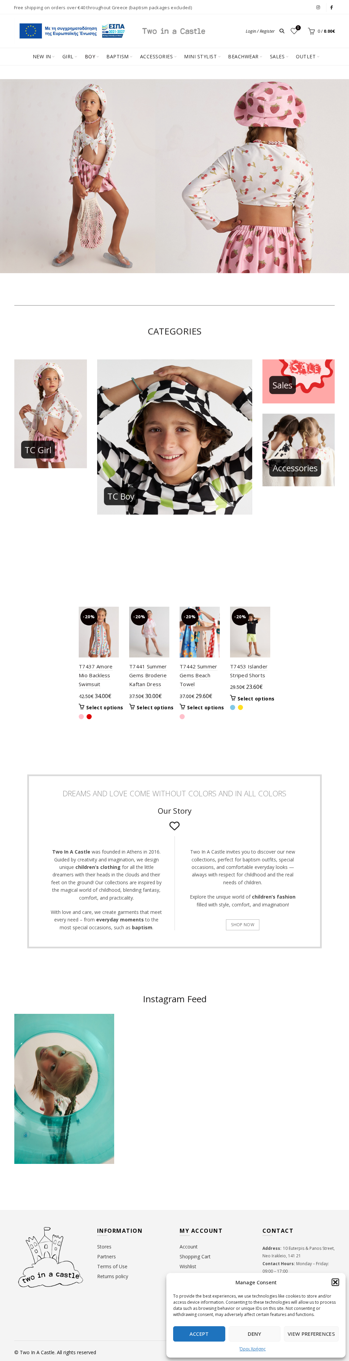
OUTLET (306, 56)
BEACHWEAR (243, 56)
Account (189, 1246)
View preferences (311, 1333)
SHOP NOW (242, 925)
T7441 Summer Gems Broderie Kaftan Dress (148, 675)
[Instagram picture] (148, 1041)
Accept (199, 1333)
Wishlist (298, 28)
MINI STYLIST (200, 56)
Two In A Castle (37, 1352)
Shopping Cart (195, 1256)
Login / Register (260, 31)
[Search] (281, 31)
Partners (106, 1256)
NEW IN (42, 56)
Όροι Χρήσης (252, 1349)
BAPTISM (117, 56)
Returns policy (112, 1276)
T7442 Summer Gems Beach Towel (198, 675)
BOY (90, 56)
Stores (104, 1246)
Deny (254, 1333)
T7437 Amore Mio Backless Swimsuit (95, 675)
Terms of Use (112, 1266)
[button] (335, 1282)
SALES (277, 56)
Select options (104, 708)
